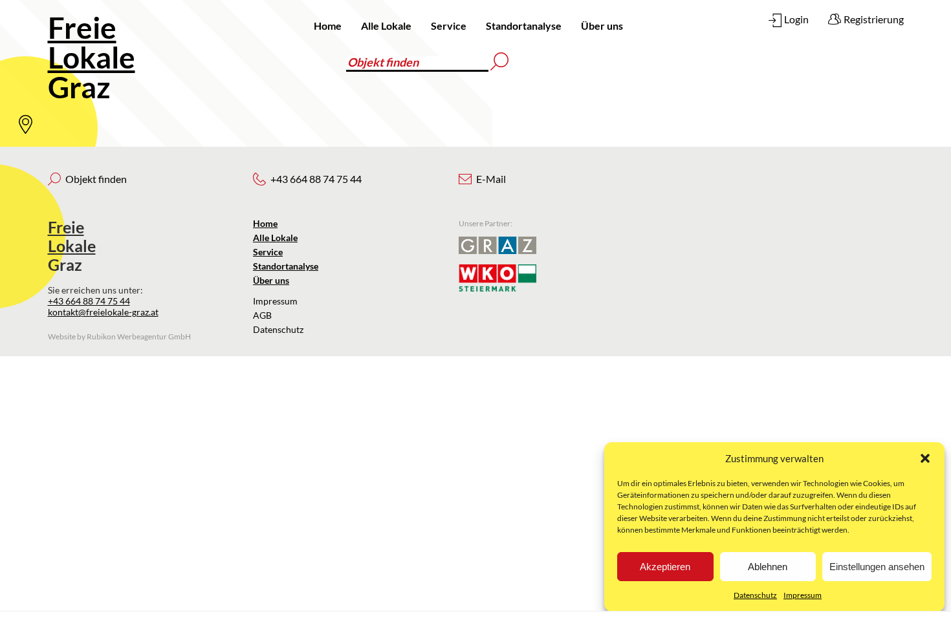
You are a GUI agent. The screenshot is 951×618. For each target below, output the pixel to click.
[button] (925, 458)
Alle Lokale (386, 25)
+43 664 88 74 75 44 (89, 300)
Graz (91, 57)
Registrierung (874, 19)
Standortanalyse (524, 25)
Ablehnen (767, 566)
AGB (262, 315)
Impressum (802, 595)
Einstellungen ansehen (876, 566)
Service (448, 25)
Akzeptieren (665, 566)
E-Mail (491, 179)
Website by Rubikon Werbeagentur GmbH (119, 336)
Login (796, 19)
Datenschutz (755, 595)
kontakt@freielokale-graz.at (103, 311)
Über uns (602, 25)
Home (328, 25)
